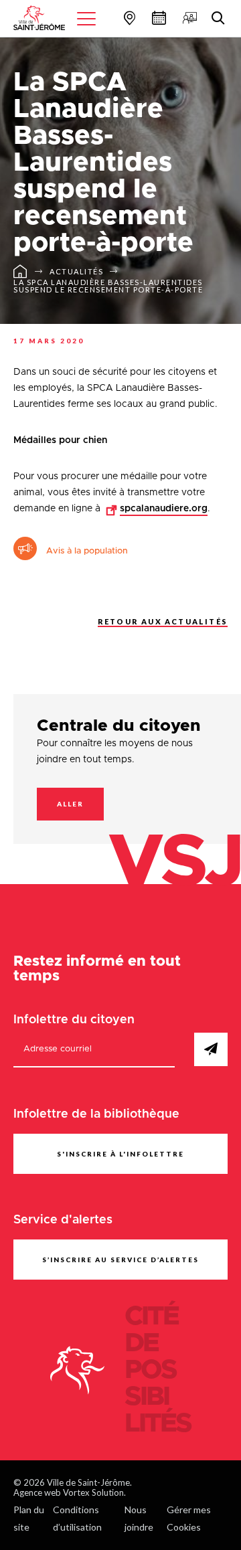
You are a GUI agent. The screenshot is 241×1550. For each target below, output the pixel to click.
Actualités (76, 271)
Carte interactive (127, 18)
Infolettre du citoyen (74, 1020)
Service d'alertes (62, 1220)
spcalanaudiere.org (164, 508)
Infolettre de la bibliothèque (96, 1114)
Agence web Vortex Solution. (69, 1492)
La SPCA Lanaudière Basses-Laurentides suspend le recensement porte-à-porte (108, 285)
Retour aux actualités (163, 621)
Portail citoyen (188, 18)
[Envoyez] (211, 1049)
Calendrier (157, 18)
